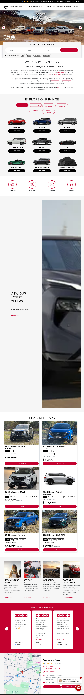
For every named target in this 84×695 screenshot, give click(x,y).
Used (49, 74)
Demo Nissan (58, 74)
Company (75, 6)
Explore (15, 28)
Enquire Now (8, 597)
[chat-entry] (78, 688)
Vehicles (35, 6)
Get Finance (22, 463)
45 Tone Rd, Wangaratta (56, 1)
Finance (54, 6)
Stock (42, 6)
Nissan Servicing (66, 80)
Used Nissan (46, 55)
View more (39, 639)
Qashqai (29, 55)
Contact (59, 87)
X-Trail (22, 55)
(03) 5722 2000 (71, 1)
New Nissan (37, 55)
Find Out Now (68, 597)
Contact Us (52, 687)
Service (68, 6)
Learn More (15, 315)
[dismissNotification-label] (81, 678)
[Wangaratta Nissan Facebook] (77, 1)
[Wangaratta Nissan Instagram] (79, 1)
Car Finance (55, 80)
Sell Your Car (61, 6)
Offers (49, 6)
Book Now (27, 597)
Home (30, 6)
